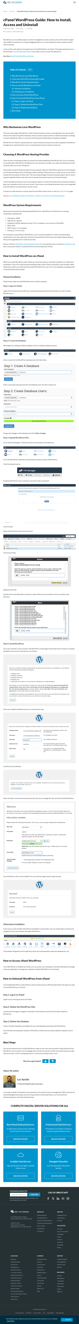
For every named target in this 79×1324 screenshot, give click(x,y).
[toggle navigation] (74, 2)
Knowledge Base (61, 1262)
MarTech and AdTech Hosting (19, 1294)
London (59, 1237)
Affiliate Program (41, 1272)
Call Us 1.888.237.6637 (58, 1192)
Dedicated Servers (42, 1215)
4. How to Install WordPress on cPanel (25, 85)
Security (39, 1286)
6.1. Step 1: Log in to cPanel (22, 101)
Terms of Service (19, 1313)
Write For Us (40, 1288)
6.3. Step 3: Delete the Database (24, 107)
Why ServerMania (42, 1259)
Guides (59, 1289)
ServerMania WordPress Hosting (21, 56)
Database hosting (15, 1280)
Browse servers (20, 1139)
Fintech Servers (15, 1296)
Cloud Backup (61, 1218)
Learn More (11, 1321)
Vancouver (60, 1242)
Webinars (59, 1291)
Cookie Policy (50, 1313)
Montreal (59, 1239)
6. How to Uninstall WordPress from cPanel (27, 98)
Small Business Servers (17, 1275)
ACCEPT (68, 1320)
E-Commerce (8, 31)
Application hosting (16, 1278)
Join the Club (40, 1280)
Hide (29, 69)
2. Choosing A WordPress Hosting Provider (27, 79)
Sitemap (59, 1267)
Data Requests (60, 1313)
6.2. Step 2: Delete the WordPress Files (27, 104)
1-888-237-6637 (15, 1223)
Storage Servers (15, 1267)
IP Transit (59, 1220)
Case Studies (60, 1281)
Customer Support (62, 1259)
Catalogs (59, 1275)
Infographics (60, 1283)
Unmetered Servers (42, 1218)
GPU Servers (40, 1231)
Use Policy (29, 1313)
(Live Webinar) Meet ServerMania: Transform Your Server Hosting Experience (37, 196)
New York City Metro (62, 1231)
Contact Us (40, 1267)
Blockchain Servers (16, 1270)
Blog (38, 1291)
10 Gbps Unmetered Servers (44, 1223)
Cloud (15, 52)
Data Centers (40, 1283)
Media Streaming (15, 1262)
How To (12, 11)
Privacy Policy (37, 1313)
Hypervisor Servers (16, 1283)
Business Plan (40, 1270)
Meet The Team (41, 1264)
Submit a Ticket (61, 1264)
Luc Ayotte (28, 28)
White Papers (60, 1278)
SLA (44, 1313)
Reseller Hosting (15, 1288)
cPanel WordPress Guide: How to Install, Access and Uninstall (36, 11)
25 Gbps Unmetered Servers (44, 1220)
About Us (39, 1262)
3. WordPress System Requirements (24, 82)
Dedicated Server (25, 52)
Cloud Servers (41, 1228)
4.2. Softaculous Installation (23, 92)
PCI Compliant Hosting (17, 1291)
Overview (59, 1229)
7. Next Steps (15, 111)
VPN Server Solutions (16, 1286)
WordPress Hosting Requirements (28, 244)
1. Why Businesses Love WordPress (24, 76)
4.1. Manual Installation (21, 88)
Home (5, 11)
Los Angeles (60, 1234)
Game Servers (14, 1264)
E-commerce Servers (16, 1272)
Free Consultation (42, 1278)
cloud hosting (64, 191)
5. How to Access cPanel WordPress (24, 95)
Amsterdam (60, 1245)
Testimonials (60, 1286)
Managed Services (62, 1215)
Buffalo (59, 1247)
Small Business (19, 31)
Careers (39, 1275)
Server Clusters (41, 1226)
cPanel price (68, 244)
